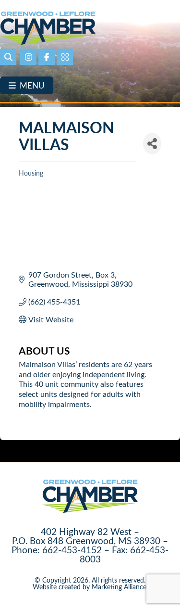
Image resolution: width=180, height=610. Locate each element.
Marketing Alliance (119, 586)
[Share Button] (152, 143)
